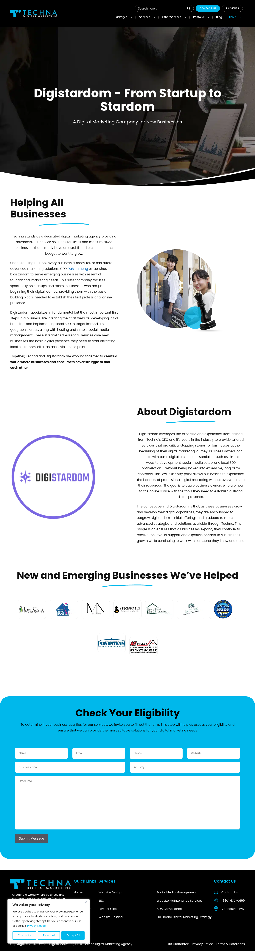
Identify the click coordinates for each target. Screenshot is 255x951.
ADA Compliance (169, 908)
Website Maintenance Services (179, 900)
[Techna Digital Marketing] (33, 13)
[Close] (85, 902)
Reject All (49, 935)
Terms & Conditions (230, 943)
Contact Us (208, 8)
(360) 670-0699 (233, 900)
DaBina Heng (78, 268)
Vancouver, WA (232, 908)
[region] (48, 921)
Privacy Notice (36, 926)
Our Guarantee (178, 943)
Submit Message (31, 838)
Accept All (73, 935)
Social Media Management (177, 892)
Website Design (110, 892)
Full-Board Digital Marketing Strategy (184, 916)
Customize (24, 935)
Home (78, 892)
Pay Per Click (108, 908)
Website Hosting (111, 916)
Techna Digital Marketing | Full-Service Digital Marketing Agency (84, 943)
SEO (101, 900)
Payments (232, 8)
